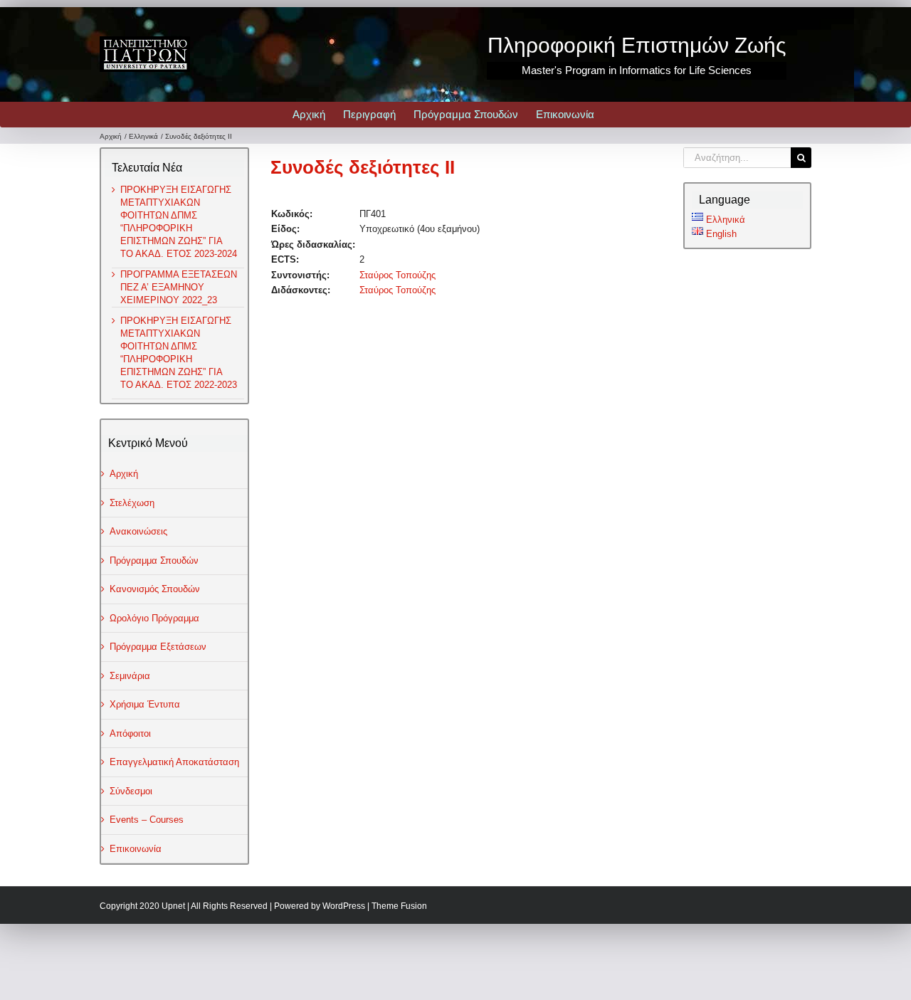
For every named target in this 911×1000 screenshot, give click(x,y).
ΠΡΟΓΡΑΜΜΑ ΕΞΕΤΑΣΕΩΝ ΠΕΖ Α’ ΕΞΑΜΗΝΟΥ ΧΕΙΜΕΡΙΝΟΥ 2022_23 (178, 287)
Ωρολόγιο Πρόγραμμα (154, 618)
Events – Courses (147, 819)
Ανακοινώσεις (138, 531)
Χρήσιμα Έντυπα (145, 704)
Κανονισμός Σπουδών (155, 589)
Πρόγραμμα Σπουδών (154, 560)
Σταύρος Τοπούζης (397, 275)
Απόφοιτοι (130, 733)
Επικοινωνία (136, 848)
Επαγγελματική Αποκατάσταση (174, 762)
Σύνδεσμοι (131, 791)
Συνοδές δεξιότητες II (362, 167)
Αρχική (124, 473)
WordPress (343, 906)
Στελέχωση (132, 503)
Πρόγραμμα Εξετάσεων (158, 646)
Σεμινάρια (130, 675)
